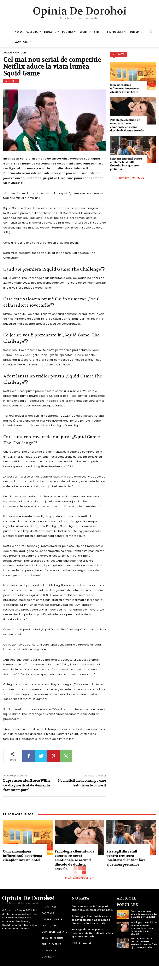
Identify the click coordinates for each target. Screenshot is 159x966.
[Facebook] (28, 756)
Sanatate (21, 41)
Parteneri (48, 913)
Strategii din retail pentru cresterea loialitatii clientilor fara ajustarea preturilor (126, 164)
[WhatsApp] (66, 756)
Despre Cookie (52, 919)
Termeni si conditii (55, 938)
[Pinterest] (53, 756)
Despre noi (49, 907)
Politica (67, 31)
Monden (20, 52)
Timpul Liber (115, 31)
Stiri (97, 31)
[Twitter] (41, 756)
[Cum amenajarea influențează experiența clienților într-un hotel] (133, 75)
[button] (151, 32)
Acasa (19, 31)
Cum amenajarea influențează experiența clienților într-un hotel (125, 88)
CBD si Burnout (81, 943)
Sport (84, 31)
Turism (134, 31)
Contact (48, 956)
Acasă (7, 52)
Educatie (50, 31)
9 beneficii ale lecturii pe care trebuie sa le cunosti (82, 782)
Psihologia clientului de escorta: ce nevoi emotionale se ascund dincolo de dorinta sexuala (127, 125)
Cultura (32, 31)
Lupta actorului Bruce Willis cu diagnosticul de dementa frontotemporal (26, 785)
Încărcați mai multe (131, 177)
